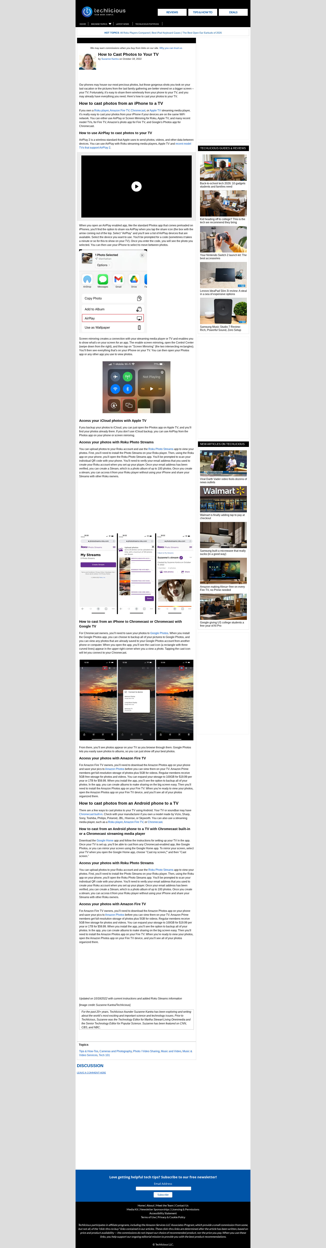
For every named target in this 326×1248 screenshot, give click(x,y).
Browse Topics (99, 24)
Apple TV (155, 110)
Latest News (122, 24)
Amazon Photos (114, 769)
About (150, 1205)
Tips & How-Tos (88, 1051)
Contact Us (181, 1205)
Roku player (101, 110)
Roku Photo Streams (160, 449)
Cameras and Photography (115, 1051)
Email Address (163, 1184)
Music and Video (171, 1051)
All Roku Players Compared (135, 32)
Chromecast (138, 110)
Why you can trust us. (171, 48)
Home (83, 24)
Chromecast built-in (91, 814)
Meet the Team (164, 1205)
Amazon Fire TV (119, 110)
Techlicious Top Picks (147, 24)
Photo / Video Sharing (146, 1051)
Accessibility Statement (163, 1213)
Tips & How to (202, 12)
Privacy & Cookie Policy (171, 1217)
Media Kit (132, 1209)
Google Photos (159, 633)
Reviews (172, 12)
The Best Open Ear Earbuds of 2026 (202, 32)
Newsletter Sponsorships (154, 1209)
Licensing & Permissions (185, 1209)
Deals (233, 12)
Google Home (105, 840)
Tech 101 (104, 1055)
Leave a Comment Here (91, 1072)
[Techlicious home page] (103, 16)
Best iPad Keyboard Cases (166, 32)
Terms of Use (148, 1217)
